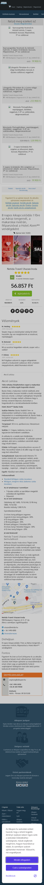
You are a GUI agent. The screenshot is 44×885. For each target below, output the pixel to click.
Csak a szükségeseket (22, 868)
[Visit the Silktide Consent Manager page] (35, 876)
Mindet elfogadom (22, 860)
